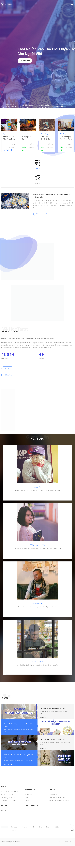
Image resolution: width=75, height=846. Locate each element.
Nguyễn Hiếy (37, 603)
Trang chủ (14, 827)
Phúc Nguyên (37, 661)
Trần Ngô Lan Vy (37, 545)
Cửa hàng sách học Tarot (57, 797)
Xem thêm (43, 717)
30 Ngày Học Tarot (26, 138)
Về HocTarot (8, 375)
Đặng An (37, 487)
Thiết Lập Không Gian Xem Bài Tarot (53, 739)
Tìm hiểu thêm (25, 60)
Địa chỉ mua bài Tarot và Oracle (59, 801)
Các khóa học (41, 214)
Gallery (48, 827)
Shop (40, 827)
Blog (26, 797)
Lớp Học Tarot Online (13, 842)
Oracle (37, 168)
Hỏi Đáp (3, 810)
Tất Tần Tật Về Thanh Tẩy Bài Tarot (52, 708)
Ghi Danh (9, 124)
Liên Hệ (27, 801)
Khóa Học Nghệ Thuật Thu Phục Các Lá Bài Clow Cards (65, 138)
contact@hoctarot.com (11, 791)
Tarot (37, 183)
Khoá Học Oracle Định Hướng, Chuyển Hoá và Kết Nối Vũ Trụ (46, 138)
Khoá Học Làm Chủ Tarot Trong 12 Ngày (9, 138)
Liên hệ (6, 368)
